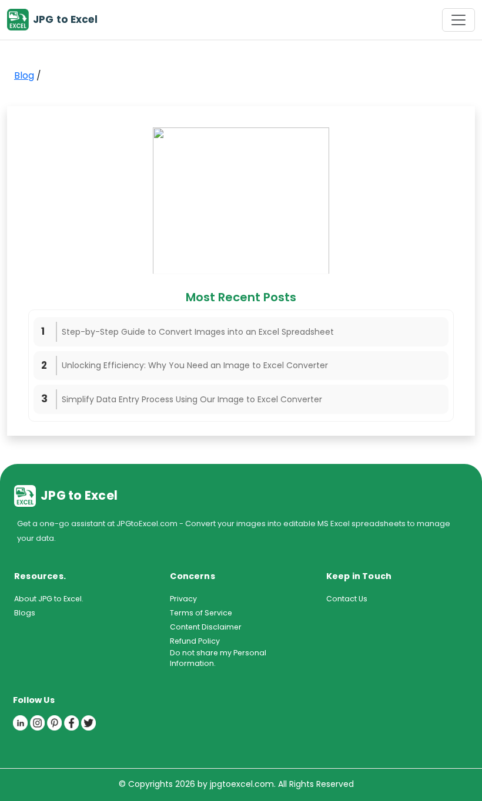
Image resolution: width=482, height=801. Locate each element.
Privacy (183, 599)
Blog (24, 75)
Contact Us (346, 599)
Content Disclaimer (206, 627)
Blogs (24, 613)
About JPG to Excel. (48, 599)
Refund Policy (195, 641)
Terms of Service (201, 613)
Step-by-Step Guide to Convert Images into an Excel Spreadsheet (198, 332)
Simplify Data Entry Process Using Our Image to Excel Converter (192, 399)
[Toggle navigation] (458, 20)
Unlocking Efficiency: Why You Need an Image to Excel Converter (195, 365)
